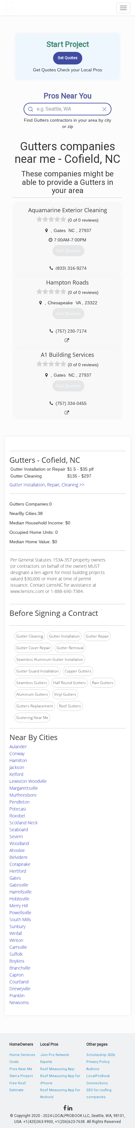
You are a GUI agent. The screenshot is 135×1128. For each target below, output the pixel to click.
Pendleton (19, 802)
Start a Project (21, 1076)
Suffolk (16, 954)
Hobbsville (19, 899)
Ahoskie (17, 850)
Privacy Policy (98, 1062)
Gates (15, 878)
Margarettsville (23, 788)
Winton (16, 940)
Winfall (15, 933)
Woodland (19, 843)
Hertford (17, 871)
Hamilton (18, 760)
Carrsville (18, 947)
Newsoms (19, 1002)
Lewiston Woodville (28, 781)
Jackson (16, 767)
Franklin (16, 995)
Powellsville (20, 912)
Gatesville (18, 885)
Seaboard (18, 829)
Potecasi (17, 809)
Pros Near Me (20, 1069)
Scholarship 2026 (100, 1055)
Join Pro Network (54, 1055)
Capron (16, 975)
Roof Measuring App (57, 1069)
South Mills (20, 919)
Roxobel (17, 816)
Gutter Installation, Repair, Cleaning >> (46, 485)
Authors (92, 1069)
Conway (16, 753)
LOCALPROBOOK (39, 7)
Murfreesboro (22, 795)
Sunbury (17, 926)
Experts (46, 1062)
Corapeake (19, 864)
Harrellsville (20, 892)
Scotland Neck (23, 823)
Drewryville (19, 989)
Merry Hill (18, 906)
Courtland (19, 982)
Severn (16, 836)
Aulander (18, 746)
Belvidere (18, 857)
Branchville (19, 968)
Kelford (16, 774)
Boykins (16, 961)
